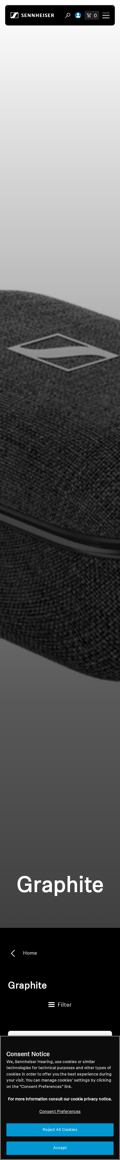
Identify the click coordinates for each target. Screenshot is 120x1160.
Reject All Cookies (60, 1130)
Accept (60, 1148)
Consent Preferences (60, 1112)
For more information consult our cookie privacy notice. (60, 1099)
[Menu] (105, 15)
